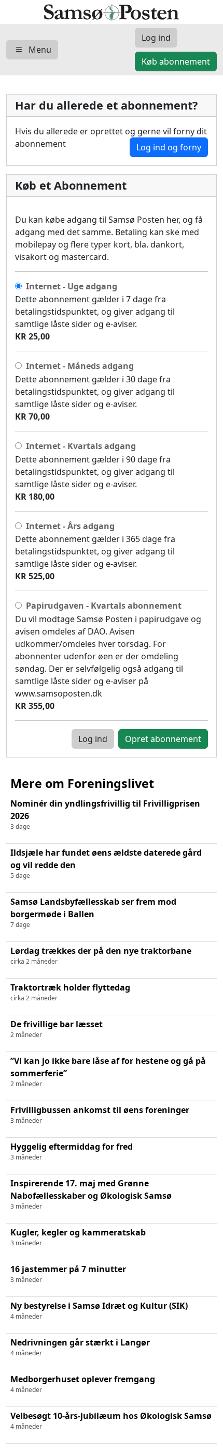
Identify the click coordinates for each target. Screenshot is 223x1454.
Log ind (92, 739)
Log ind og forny (168, 147)
